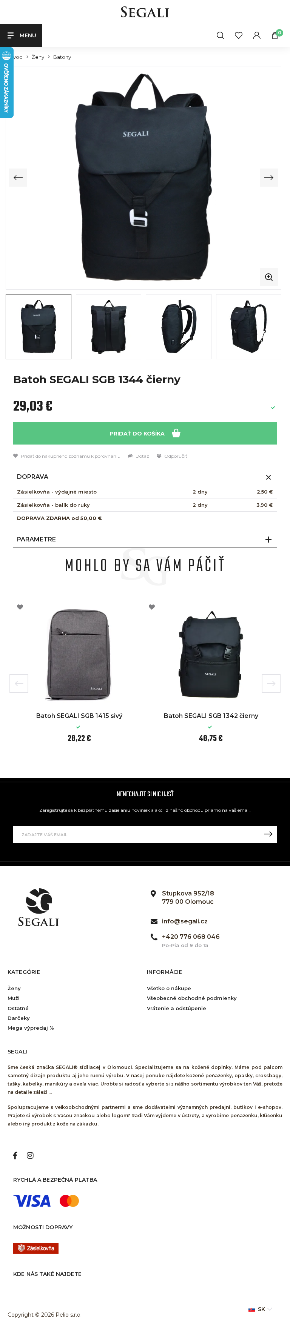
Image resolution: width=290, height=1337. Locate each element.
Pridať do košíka (138, 433)
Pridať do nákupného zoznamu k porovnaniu (70, 456)
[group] (143, 177)
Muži (14, 998)
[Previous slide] (18, 178)
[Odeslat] (268, 834)
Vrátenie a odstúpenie (176, 1008)
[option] (79, 677)
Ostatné (18, 1008)
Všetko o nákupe (169, 988)
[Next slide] (269, 178)
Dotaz (141, 456)
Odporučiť (175, 456)
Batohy (62, 57)
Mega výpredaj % (31, 1028)
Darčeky (19, 1018)
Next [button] (271, 683)
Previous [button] (18, 683)
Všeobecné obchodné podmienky (192, 998)
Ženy (38, 57)
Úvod (16, 57)
